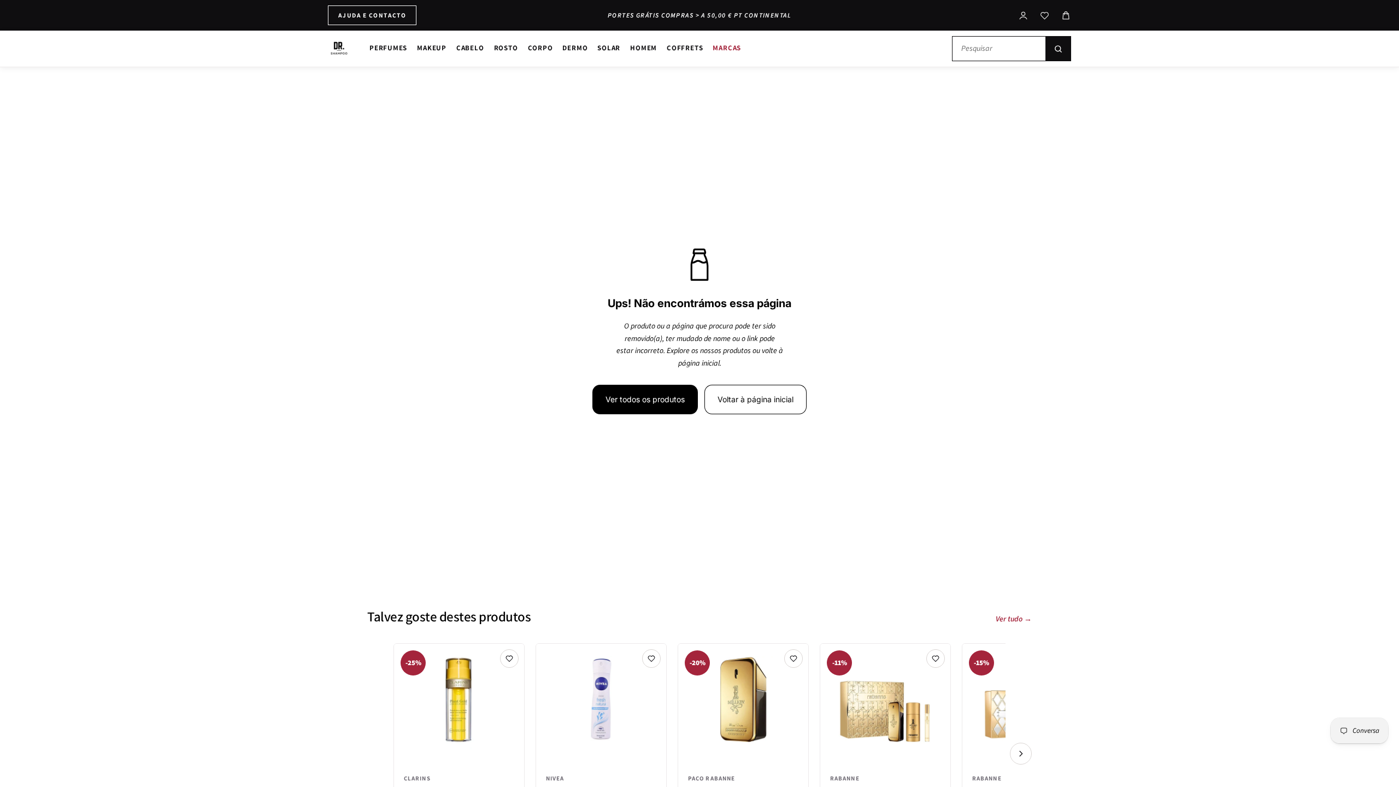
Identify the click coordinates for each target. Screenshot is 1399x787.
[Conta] (1023, 15)
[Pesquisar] (1058, 49)
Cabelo (470, 47)
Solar (608, 47)
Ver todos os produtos (645, 399)
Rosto (506, 47)
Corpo (540, 47)
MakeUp (431, 47)
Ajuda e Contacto (372, 15)
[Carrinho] (1066, 15)
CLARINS (417, 778)
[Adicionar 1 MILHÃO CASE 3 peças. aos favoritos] (935, 658)
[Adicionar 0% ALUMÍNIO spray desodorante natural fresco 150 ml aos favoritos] (651, 658)
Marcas (727, 47)
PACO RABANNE (711, 778)
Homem (643, 47)
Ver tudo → (1014, 619)
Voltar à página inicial (755, 399)
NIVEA (555, 778)
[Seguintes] (1021, 754)
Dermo (574, 47)
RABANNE (845, 778)
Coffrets (685, 47)
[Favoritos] (1044, 15)
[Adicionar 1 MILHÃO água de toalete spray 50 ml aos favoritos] (793, 658)
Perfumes (388, 47)
